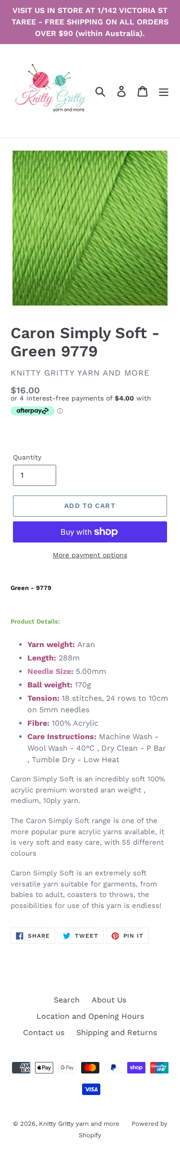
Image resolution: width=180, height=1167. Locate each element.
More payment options (90, 555)
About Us (109, 999)
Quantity (27, 457)
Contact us (43, 1032)
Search (67, 999)
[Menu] (163, 91)
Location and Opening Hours (90, 1016)
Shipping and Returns (116, 1032)
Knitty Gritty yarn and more (79, 1123)
